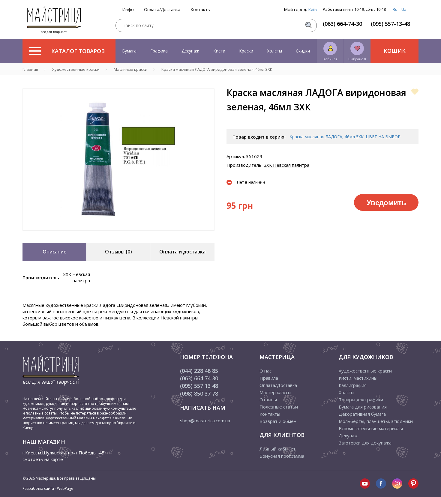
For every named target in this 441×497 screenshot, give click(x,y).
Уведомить (386, 202)
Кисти (219, 51)
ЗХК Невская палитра (286, 165)
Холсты (274, 51)
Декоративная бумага (362, 414)
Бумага (129, 51)
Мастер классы (275, 392)
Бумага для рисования (363, 407)
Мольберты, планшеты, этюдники (376, 421)
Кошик (395, 50)
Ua (403, 9)
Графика (159, 51)
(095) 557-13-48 (390, 23)
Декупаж (190, 51)
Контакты (200, 9)
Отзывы (268, 400)
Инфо (128, 9)
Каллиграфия (353, 385)
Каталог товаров (78, 51)
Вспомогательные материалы (371, 428)
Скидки (303, 51)
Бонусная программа (282, 456)
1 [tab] (119, 235)
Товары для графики (361, 400)
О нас (266, 371)
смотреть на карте (42, 459)
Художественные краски (365, 371)
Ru (395, 9)
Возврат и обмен (278, 421)
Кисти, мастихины (358, 378)
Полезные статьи (279, 407)
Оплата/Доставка (162, 9)
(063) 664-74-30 (342, 23)
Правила (269, 378)
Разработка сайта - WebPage (47, 488)
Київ (312, 9)
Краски (246, 51)
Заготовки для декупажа (365, 443)
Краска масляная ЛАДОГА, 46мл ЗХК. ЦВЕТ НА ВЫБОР (345, 136)
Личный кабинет (278, 449)
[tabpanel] (118, 159)
